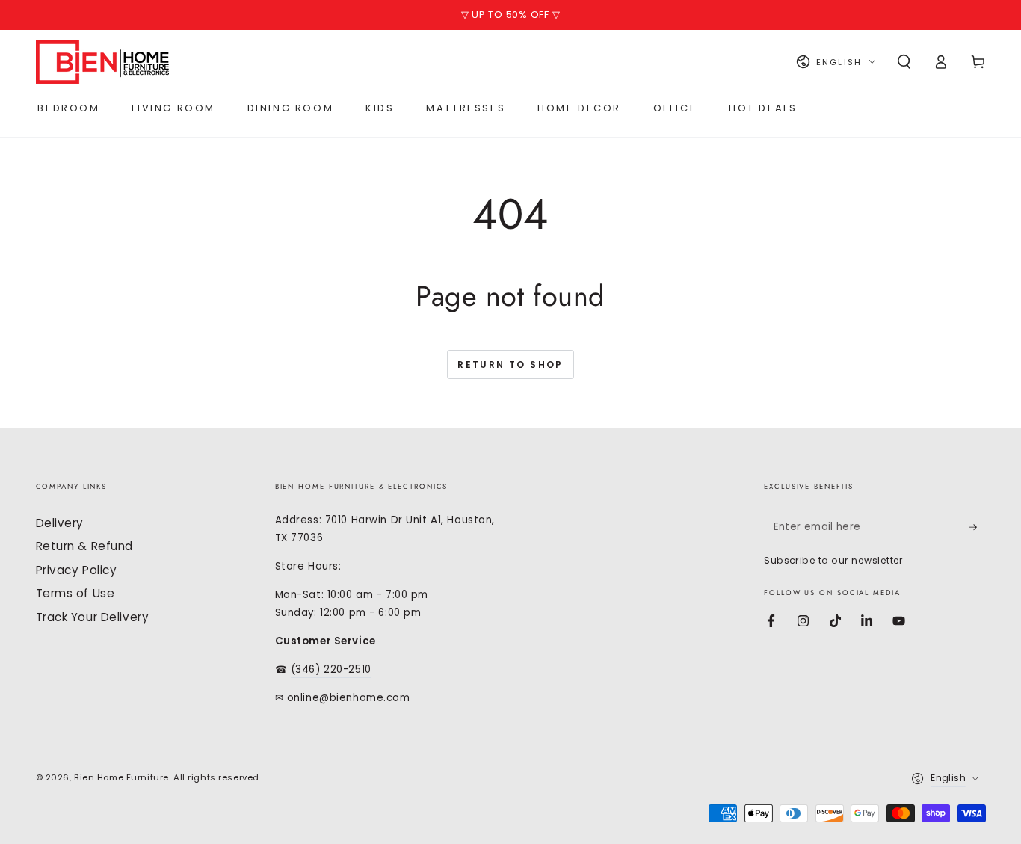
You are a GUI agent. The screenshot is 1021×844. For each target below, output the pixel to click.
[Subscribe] (977, 527)
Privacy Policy (76, 570)
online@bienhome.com (348, 698)
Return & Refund (85, 546)
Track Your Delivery (92, 617)
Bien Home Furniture (121, 777)
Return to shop (510, 364)
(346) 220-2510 (331, 669)
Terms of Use (75, 593)
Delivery (60, 523)
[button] (904, 62)
